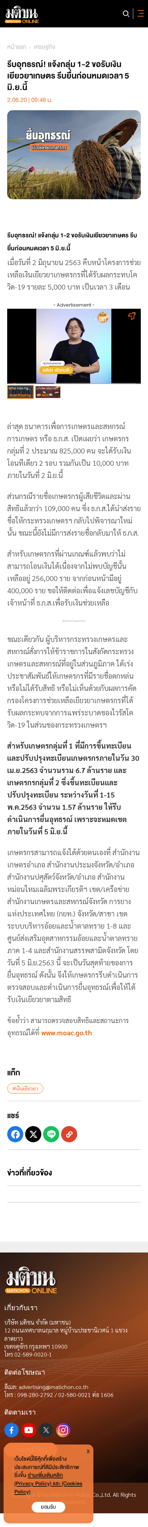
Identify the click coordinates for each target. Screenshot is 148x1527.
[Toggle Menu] (139, 13)
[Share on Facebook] (15, 1134)
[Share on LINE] (51, 1134)
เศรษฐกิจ (44, 47)
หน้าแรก (16, 47)
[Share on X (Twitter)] (33, 1134)
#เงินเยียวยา (25, 1088)
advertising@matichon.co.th (53, 1386)
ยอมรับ (48, 1507)
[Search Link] (126, 13)
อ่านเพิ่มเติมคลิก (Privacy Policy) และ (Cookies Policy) (48, 1483)
